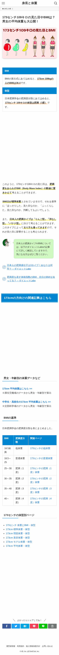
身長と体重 (29, 3)
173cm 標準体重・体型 (18, 529)
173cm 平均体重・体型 (18, 546)
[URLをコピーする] (52, 626)
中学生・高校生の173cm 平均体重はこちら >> (26, 401)
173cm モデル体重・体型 (19, 541)
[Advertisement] (29, 146)
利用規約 (20, 646)
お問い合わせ (47, 646)
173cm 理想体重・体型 (18, 533)
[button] (6, 626)
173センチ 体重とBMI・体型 (20, 525)
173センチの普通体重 (41, 458)
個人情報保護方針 (33, 646)
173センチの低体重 (40, 448)
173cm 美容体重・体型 (18, 537)
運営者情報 (10, 646)
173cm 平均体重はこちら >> (17, 388)
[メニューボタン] (3, 3)
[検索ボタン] (55, 3)
